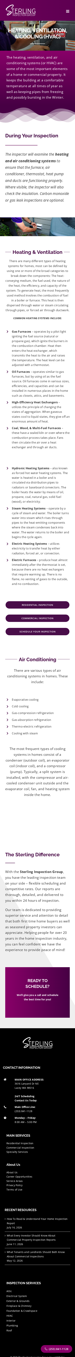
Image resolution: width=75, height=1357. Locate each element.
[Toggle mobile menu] (68, 11)
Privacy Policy (14, 1185)
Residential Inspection (19, 1143)
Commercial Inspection (20, 1147)
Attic (9, 1291)
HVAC (9, 1315)
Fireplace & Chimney (18, 1306)
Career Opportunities (19, 1176)
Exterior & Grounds (18, 1301)
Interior (11, 1320)
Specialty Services (17, 1151)
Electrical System (16, 1296)
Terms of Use (14, 1189)
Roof (9, 1330)
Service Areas (14, 1181)
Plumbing (12, 1325)
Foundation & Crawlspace (21, 1310)
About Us (11, 1172)
